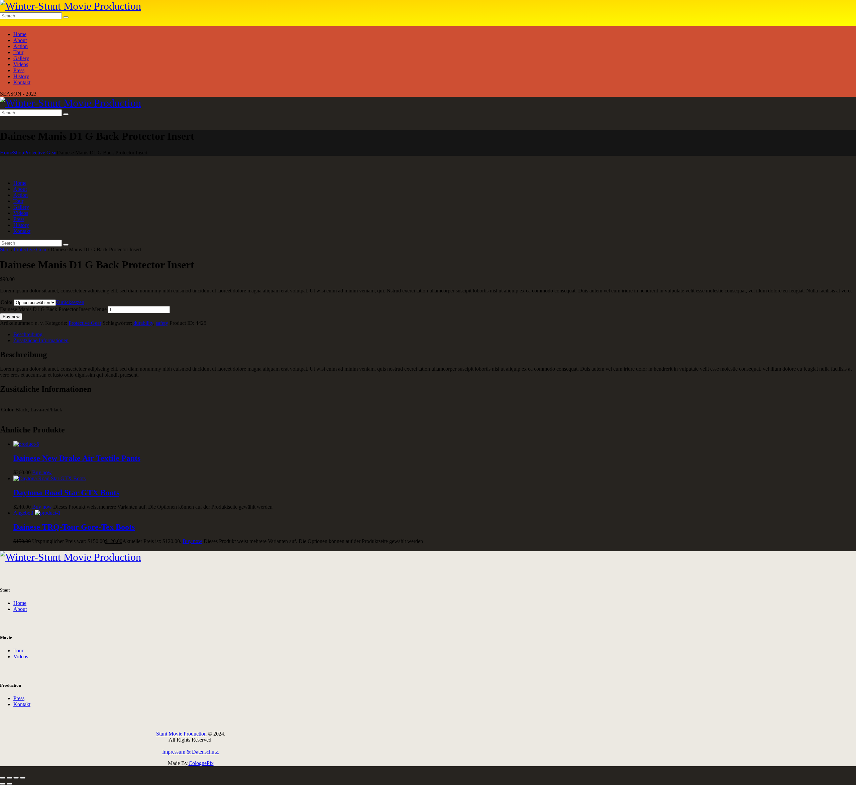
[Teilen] (16, 778)
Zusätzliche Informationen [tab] (41, 340)
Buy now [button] (42, 472)
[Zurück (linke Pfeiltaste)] (2, 784)
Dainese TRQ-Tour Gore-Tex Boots (74, 527)
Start (5, 249)
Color (6, 302)
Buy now (11, 316)
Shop (18, 152)
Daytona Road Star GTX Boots (66, 492)
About (20, 609)
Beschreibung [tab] (27, 334)
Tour (18, 650)
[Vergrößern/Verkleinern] (2, 778)
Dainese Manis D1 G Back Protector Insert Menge (53, 309)
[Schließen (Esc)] (22, 778)
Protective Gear (40, 152)
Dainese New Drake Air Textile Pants (76, 458)
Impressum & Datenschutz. (190, 752)
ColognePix (201, 763)
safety (162, 323)
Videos (20, 656)
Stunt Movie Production (181, 734)
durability (143, 323)
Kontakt (21, 704)
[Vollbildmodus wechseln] (9, 778)
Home (6, 152)
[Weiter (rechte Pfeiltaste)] (9, 784)
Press (18, 698)
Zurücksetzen (70, 302)
